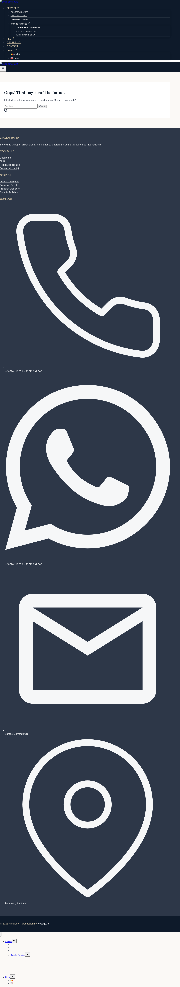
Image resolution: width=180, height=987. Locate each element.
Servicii (8, 941)
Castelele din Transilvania (28, 27)
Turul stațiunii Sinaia (25, 35)
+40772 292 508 (33, 371)
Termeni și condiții (9, 168)
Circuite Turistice (9, 192)
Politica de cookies (10, 165)
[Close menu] (0, 934)
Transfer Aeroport (19, 12)
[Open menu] (3, 69)
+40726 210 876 (14, 371)
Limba (7, 977)
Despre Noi (14, 42)
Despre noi (5, 157)
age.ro (43, 923)
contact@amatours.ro (16, 734)
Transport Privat (19, 16)
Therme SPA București (26, 31)
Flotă (10, 38)
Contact (12, 46)
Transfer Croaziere (19, 19)
